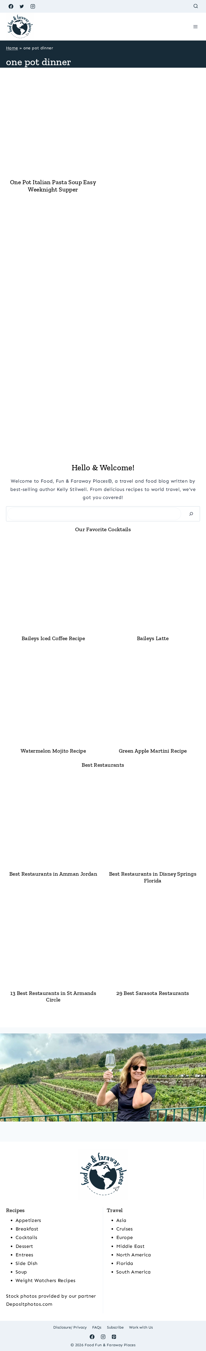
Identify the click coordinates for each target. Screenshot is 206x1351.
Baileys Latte (153, 638)
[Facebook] (11, 6)
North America (133, 1255)
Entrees (24, 1255)
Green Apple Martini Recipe (153, 751)
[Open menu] (195, 26)
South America (133, 1272)
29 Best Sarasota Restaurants (152, 993)
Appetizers (28, 1220)
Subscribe (115, 1327)
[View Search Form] (195, 6)
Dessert (24, 1246)
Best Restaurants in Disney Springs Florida (152, 877)
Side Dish (26, 1263)
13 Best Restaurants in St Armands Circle (53, 996)
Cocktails (26, 1237)
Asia (121, 1220)
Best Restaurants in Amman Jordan (53, 874)
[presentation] (53, 127)
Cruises (124, 1229)
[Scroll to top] (193, 1331)
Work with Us (141, 1327)
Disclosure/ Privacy (70, 1327)
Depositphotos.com (29, 1304)
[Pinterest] (114, 1336)
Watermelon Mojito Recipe (53, 751)
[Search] (191, 514)
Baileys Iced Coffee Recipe (53, 638)
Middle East (130, 1246)
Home (12, 48)
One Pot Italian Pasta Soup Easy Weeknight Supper (53, 185)
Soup (21, 1272)
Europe (124, 1237)
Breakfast (27, 1229)
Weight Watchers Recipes (46, 1280)
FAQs (96, 1327)
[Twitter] (22, 6)
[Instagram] (32, 6)
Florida (124, 1263)
